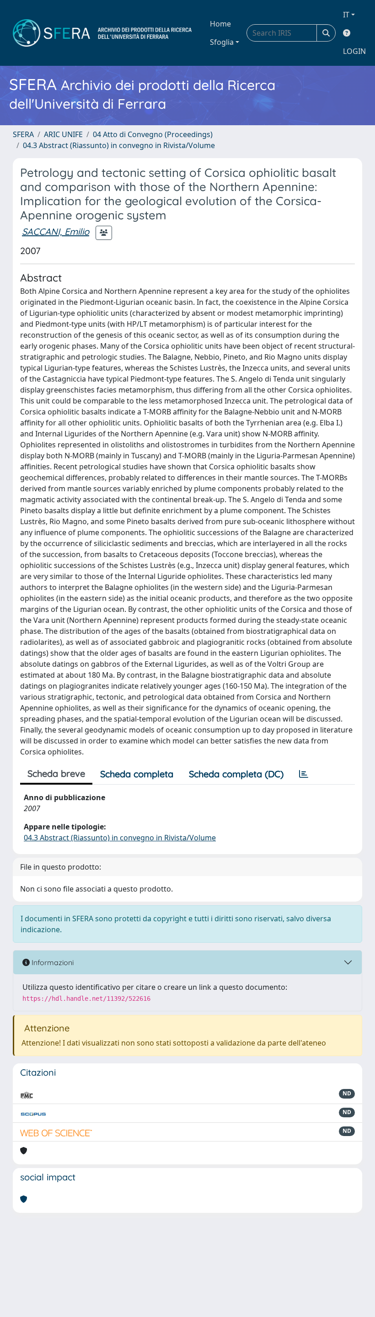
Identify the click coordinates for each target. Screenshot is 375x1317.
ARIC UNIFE (63, 134)
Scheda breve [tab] (56, 773)
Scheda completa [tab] (136, 774)
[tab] (303, 774)
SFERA (23, 134)
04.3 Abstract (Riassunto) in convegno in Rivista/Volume (119, 145)
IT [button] (346, 15)
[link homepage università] (102, 32)
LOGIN (354, 51)
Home (220, 24)
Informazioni (52, 962)
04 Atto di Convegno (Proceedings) (153, 134)
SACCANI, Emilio (55, 231)
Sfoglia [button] (222, 42)
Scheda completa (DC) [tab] (236, 774)
